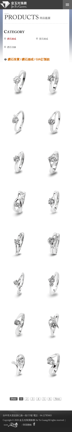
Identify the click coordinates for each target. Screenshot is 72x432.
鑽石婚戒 (11, 39)
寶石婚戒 (43, 39)
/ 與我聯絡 (27, 424)
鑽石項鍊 (11, 47)
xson (6, 424)
